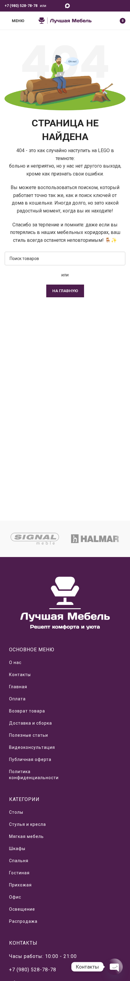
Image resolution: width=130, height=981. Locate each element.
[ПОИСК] (118, 258)
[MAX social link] (67, 5)
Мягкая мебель (26, 836)
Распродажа (23, 921)
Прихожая (20, 885)
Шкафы (17, 848)
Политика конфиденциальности (34, 774)
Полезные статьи (28, 735)
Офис (15, 897)
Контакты (20, 674)
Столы (16, 812)
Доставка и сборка (30, 723)
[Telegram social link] (59, 5)
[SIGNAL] (35, 539)
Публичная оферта (30, 759)
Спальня (18, 860)
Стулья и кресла (27, 824)
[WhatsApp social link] (51, 5)
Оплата (17, 698)
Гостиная (19, 872)
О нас (15, 662)
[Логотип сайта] (65, 20)
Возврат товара (27, 711)
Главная (18, 686)
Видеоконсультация (32, 747)
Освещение (22, 909)
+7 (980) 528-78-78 (21, 6)
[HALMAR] (95, 539)
